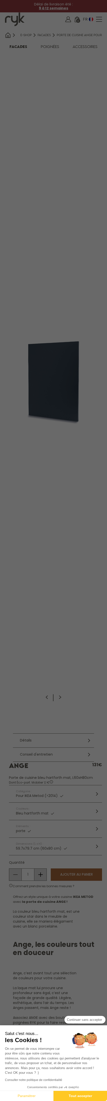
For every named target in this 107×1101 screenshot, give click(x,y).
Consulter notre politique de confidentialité (33, 1080)
